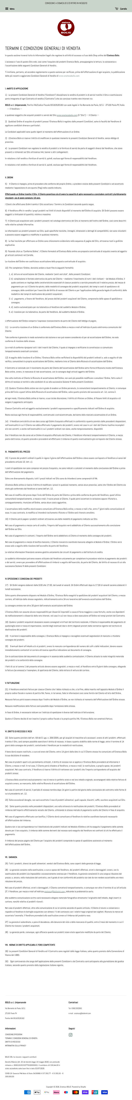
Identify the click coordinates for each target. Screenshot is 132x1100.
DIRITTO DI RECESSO (12, 1042)
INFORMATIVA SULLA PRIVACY (15, 1045)
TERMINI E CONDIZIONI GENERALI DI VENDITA (21, 1038)
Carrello (123, 8)
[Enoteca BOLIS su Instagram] (70, 1036)
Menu (11, 8)
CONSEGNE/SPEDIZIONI (13, 1034)
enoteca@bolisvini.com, (55, 891)
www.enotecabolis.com (69, 75)
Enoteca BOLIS (65, 1087)
